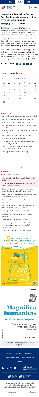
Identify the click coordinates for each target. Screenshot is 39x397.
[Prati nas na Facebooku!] (3, 368)
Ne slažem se (31, 392)
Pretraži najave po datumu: (11, 73)
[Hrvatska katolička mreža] (12, 376)
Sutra (9, 174)
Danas (3, 174)
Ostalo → (17, 174)
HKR (28, 2)
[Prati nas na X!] (11, 368)
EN (31, 8)
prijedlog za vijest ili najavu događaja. (20, 344)
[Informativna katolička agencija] (25, 376)
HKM (10, 2)
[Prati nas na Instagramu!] (7, 368)
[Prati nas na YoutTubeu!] (15, 368)
